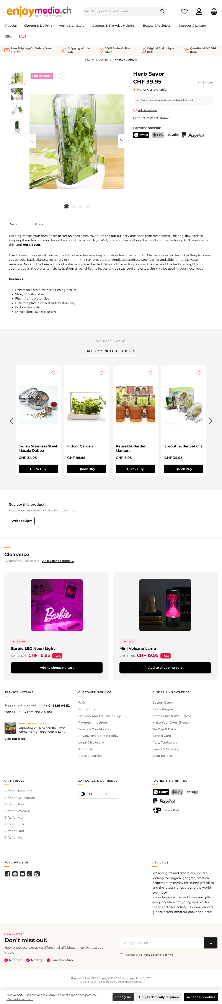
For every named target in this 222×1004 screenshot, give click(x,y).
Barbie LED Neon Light (33, 648)
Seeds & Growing (166, 749)
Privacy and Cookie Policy (98, 735)
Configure (123, 997)
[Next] (121, 141)
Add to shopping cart (57, 667)
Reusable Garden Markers (131, 448)
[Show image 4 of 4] (87, 206)
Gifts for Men (14, 837)
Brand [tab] (39, 224)
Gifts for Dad (14, 831)
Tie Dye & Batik (164, 729)
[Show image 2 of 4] (73, 206)
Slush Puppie (162, 709)
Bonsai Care (161, 735)
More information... (20, 999)
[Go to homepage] (39, 11)
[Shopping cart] (213, 11)
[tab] (17, 224)
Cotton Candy (163, 702)
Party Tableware (165, 742)
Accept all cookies (201, 997)
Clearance (16, 554)
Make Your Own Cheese (171, 722)
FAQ (81, 702)
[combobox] (120, 11)
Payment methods (93, 722)
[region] (67, 141)
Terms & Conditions (93, 729)
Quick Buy (38, 469)
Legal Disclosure (91, 742)
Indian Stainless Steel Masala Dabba (38, 448)
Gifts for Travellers (18, 791)
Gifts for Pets (14, 804)
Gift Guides (14, 780)
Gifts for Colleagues (19, 797)
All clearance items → (58, 560)
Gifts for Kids (14, 824)
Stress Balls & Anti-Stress (171, 716)
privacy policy (150, 954)
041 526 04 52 (59, 706)
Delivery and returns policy (99, 716)
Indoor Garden (80, 446)
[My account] (199, 11)
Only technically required (159, 997)
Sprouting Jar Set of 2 (183, 446)
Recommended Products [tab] (111, 351)
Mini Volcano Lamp (137, 648)
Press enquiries (90, 755)
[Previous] (32, 141)
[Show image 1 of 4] (66, 206)
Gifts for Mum (15, 817)
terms (169, 954)
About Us (85, 749)
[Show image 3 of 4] (80, 206)
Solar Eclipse (162, 755)
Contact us (86, 709)
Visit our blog (14, 738)
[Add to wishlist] (53, 373)
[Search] (162, 11)
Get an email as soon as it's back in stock (167, 100)
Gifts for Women (17, 811)
